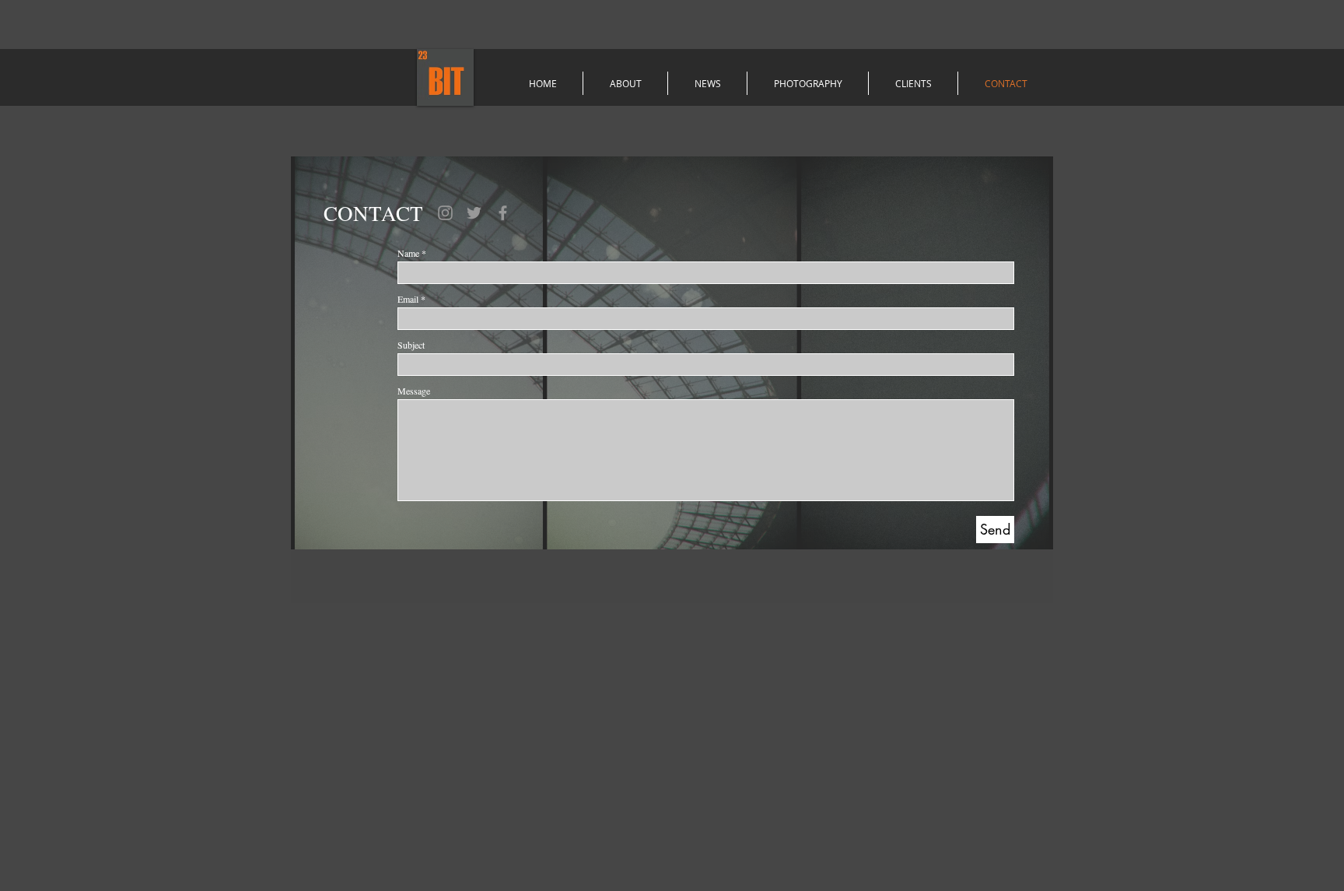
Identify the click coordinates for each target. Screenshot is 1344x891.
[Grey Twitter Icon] (474, 213)
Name (408, 253)
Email (407, 298)
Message (413, 390)
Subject (411, 344)
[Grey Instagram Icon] (445, 213)
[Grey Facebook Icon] (503, 213)
